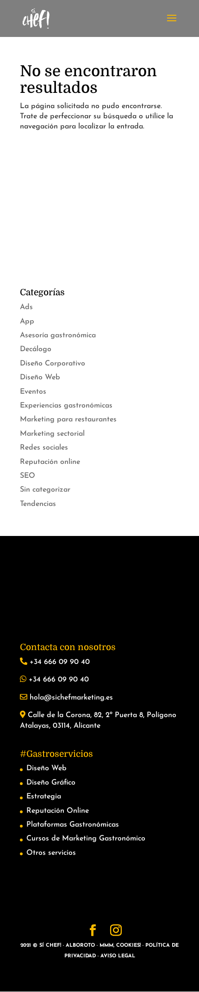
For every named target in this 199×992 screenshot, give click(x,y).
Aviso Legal (117, 956)
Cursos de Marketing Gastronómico (85, 838)
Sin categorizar (45, 489)
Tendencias (38, 504)
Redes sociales (44, 447)
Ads (26, 307)
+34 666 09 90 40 (58, 662)
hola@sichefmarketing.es (70, 697)
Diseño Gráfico (50, 782)
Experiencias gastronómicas (66, 405)
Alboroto (80, 945)
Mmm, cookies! (120, 945)
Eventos (33, 392)
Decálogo (35, 349)
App (27, 321)
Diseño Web (40, 377)
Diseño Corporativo (52, 363)
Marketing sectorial (52, 434)
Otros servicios (51, 853)
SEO (27, 476)
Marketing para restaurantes (68, 419)
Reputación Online (57, 811)
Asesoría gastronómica (58, 335)
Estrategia (43, 796)
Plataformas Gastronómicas (72, 824)
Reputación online (50, 462)
